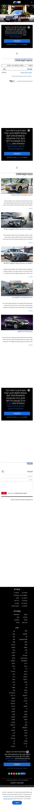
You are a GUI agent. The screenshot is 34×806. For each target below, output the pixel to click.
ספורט (25, 620)
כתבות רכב (24, 598)
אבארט (13, 645)
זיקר (26, 687)
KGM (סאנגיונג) (23, 639)
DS (14, 631)
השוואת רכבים (23, 595)
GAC (14, 634)
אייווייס (13, 653)
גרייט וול (13, 671)
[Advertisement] (17, 104)
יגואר (14, 690)
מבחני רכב (24, 601)
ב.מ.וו (25, 663)
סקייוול (13, 719)
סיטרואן (25, 717)
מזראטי (13, 701)
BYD (26, 631)
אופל (26, 650)
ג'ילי (26, 669)
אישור (17, 803)
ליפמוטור (25, 695)
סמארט (13, 717)
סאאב (25, 711)
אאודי (25, 645)
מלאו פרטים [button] (19, 768)
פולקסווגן (25, 727)
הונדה (13, 682)
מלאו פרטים (19, 44)
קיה (14, 741)
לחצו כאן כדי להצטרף (17, 783)
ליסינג (17, 598)
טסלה (25, 690)
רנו (26, 746)
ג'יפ (14, 669)
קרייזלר (25, 744)
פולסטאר (12, 725)
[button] (23, 773)
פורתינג (13, 730)
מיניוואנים (16, 620)
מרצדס (13, 706)
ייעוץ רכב (16, 603)
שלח (4, 493)
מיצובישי (13, 703)
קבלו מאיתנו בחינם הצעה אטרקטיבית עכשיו (13, 36)
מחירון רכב (24, 606)
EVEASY (25, 634)
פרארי (25, 736)
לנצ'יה (25, 698)
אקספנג (13, 661)
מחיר (4, 69)
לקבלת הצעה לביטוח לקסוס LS (25, 81)
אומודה (13, 647)
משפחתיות (16, 614)
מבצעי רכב (24, 603)
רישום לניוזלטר (15, 606)
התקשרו (17, 40)
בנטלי (25, 666)
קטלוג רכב (24, 593)
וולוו (14, 685)
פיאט (26, 733)
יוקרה (18, 617)
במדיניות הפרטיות (7, 799)
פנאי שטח (24, 622)
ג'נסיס (25, 671)
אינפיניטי (25, 655)
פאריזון (13, 722)
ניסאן (13, 709)
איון (26, 653)
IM (26, 637)
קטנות (25, 614)
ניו (26, 709)
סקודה (25, 719)
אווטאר (25, 647)
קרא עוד (30, 208)
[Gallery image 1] (2, 19)
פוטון (26, 725)
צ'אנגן (13, 736)
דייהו (14, 677)
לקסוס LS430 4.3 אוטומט (26, 72)
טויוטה (13, 687)
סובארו (13, 711)
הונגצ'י (25, 682)
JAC (14, 637)
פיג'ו (14, 733)
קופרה (25, 741)
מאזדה (25, 701)
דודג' (14, 674)
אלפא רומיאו (24, 658)
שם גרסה (29, 69)
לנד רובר (13, 695)
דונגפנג (25, 677)
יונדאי (25, 693)
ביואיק (13, 663)
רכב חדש (16, 601)
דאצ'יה (25, 674)
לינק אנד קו (12, 693)
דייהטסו (25, 679)
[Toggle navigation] (31, 2)
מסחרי (17, 622)
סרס (26, 722)
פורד (14, 727)
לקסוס (13, 698)
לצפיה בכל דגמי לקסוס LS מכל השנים (21, 76)
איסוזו (13, 655)
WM (14, 642)
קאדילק (13, 738)
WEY (26, 642)
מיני (26, 703)
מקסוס (25, 706)
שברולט (13, 746)
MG (14, 639)
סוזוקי (25, 714)
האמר (13, 679)
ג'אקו (13, 666)
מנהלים (25, 617)
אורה (14, 650)
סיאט (13, 714)
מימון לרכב (16, 595)
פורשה (25, 730)
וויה (26, 685)
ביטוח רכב (16, 593)
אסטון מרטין (24, 661)
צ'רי (26, 738)
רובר (14, 744)
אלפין (13, 658)
